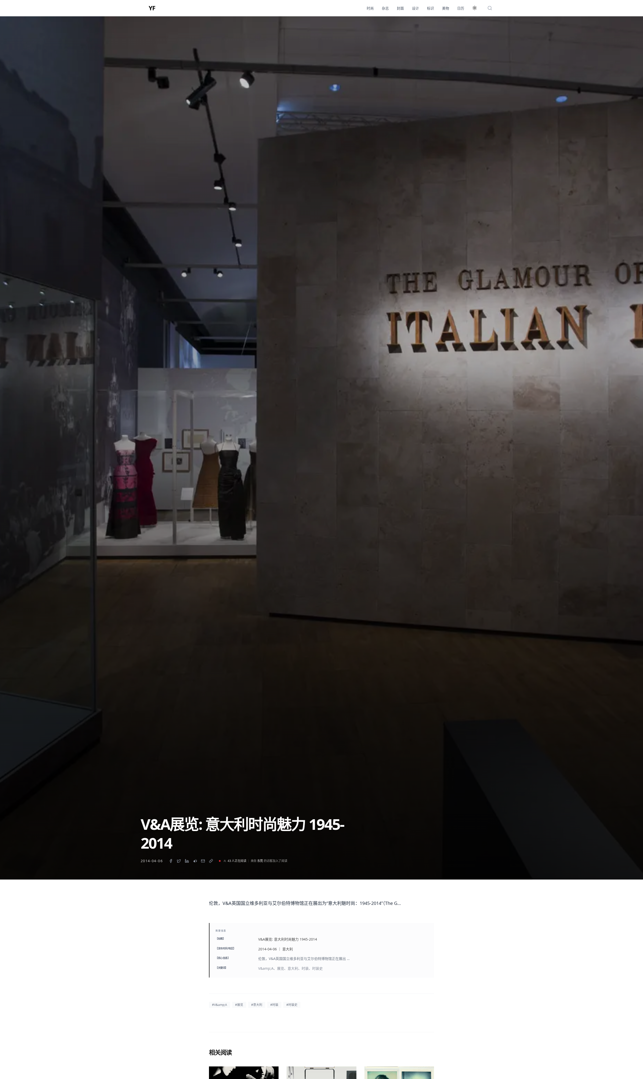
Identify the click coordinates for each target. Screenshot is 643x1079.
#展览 (239, 1005)
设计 (415, 8)
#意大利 (256, 1005)
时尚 (370, 8)
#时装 (274, 1005)
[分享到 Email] (203, 861)
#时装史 (291, 1005)
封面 (400, 8)
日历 (460, 8)
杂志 (385, 8)
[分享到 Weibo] (195, 861)
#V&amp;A (219, 1005)
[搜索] (489, 8)
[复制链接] (211, 861)
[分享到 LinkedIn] (187, 861)
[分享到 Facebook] (171, 861)
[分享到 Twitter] (179, 861)
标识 (430, 8)
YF (152, 8)
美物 (445, 8)
